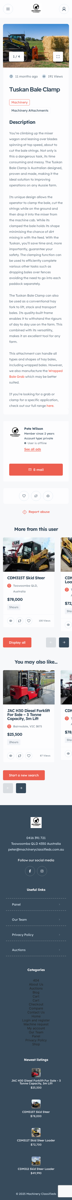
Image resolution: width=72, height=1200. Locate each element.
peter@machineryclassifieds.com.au (36, 849)
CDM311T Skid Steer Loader (36, 1140)
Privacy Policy (22, 935)
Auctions (19, 950)
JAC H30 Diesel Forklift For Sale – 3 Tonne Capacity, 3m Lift (36, 1082)
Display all (17, 642)
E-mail (38, 470)
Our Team (19, 920)
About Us (36, 984)
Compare (36, 1008)
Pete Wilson (33, 428)
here (49, 406)
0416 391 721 (36, 838)
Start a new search (24, 775)
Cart (36, 996)
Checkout (36, 1004)
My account (36, 1028)
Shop (36, 1044)
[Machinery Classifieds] (36, 9)
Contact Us (36, 1012)
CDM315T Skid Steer (36, 1111)
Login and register (36, 1020)
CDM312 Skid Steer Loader (36, 1169)
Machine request (36, 1024)
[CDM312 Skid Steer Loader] (36, 1161)
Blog (36, 992)
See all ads (32, 449)
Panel (16, 904)
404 (36, 980)
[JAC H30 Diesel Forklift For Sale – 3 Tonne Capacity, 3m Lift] (36, 1072)
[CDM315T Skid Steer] (36, 1104)
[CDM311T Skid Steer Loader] (36, 1132)
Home (36, 1016)
